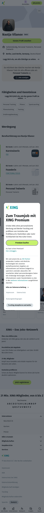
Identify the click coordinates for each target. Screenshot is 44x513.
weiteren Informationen (19, 280)
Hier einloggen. (11, 251)
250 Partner (26, 259)
